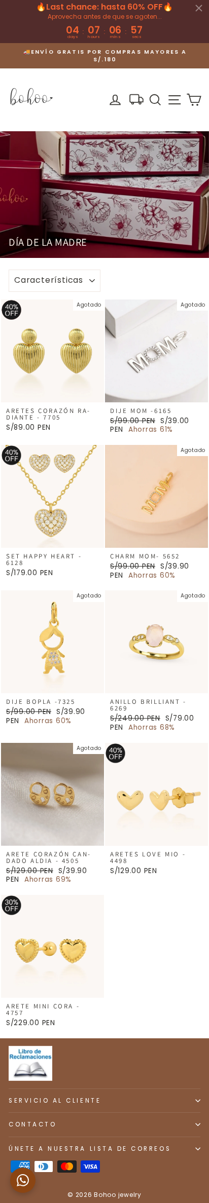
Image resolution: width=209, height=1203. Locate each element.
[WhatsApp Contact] (23, 1180)
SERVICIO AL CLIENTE (55, 1101)
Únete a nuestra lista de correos (90, 1149)
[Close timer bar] (199, 8)
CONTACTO (32, 1124)
